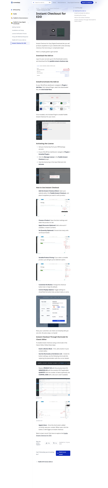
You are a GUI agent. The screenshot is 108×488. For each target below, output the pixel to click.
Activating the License (80, 15)
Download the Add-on (80, 11)
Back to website (87, 2)
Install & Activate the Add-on (82, 13)
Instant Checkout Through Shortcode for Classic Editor (85, 20)
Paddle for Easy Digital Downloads (50, 8)
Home (54, 2)
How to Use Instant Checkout (82, 17)
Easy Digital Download (73, 2)
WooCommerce (62, 2)
